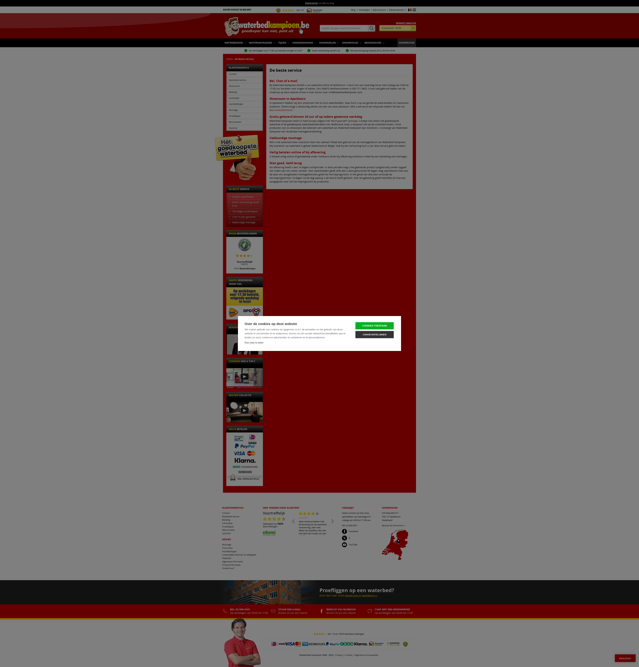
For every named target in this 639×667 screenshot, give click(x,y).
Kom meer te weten (254, 342)
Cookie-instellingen (374, 335)
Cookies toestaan (374, 326)
